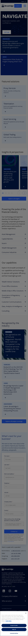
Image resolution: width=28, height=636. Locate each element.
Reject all (14, 629)
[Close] (25, 613)
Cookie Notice (8, 621)
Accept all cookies (14, 625)
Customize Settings (14, 633)
